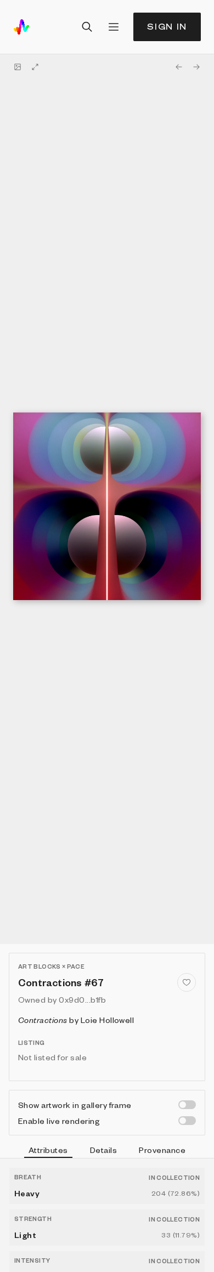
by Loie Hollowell (76, 1020)
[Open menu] (113, 26)
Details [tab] (103, 1150)
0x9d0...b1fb (82, 999)
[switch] (187, 1104)
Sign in (167, 26)
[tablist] (107, 1151)
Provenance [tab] (162, 1150)
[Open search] (87, 26)
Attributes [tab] (48, 1150)
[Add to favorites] (186, 982)
